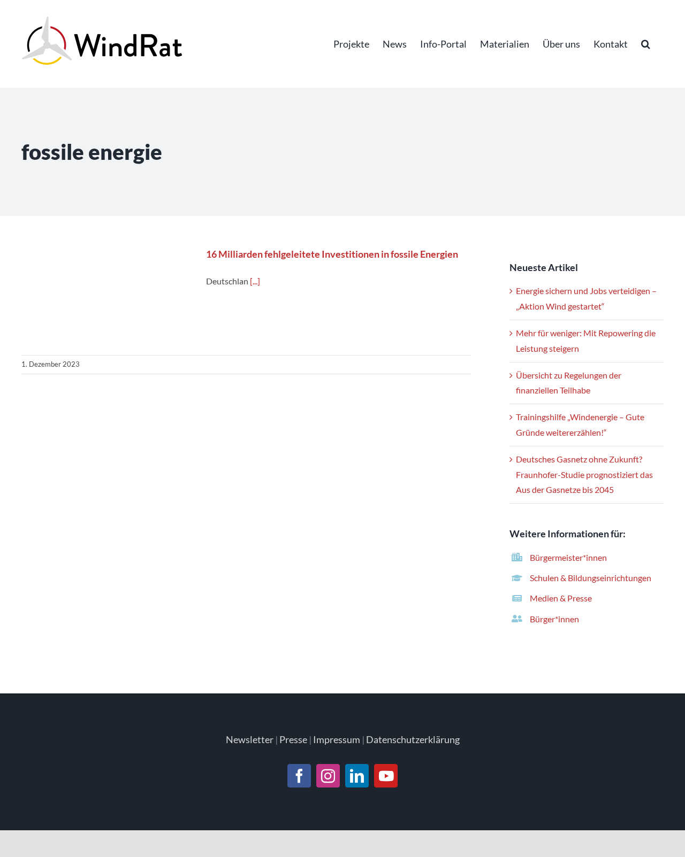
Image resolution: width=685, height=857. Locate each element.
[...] (255, 281)
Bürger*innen (554, 619)
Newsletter (249, 739)
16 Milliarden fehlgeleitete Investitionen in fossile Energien (107, 296)
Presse (293, 739)
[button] (645, 44)
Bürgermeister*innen (568, 557)
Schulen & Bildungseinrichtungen (590, 578)
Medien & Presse (561, 598)
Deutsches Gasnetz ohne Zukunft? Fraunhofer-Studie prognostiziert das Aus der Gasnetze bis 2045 (584, 474)
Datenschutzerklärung (413, 739)
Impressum (336, 739)
